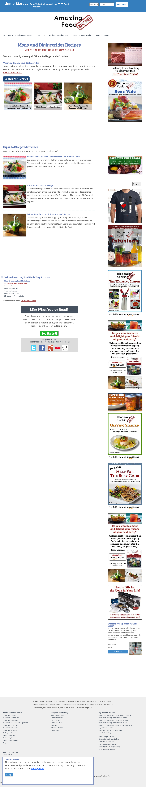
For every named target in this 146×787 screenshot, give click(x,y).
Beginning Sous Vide (106, 728)
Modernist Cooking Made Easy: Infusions (113, 718)
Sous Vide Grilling (105, 733)
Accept (9, 774)
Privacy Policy (37, 768)
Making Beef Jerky (9, 733)
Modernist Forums (57, 718)
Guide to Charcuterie (10, 740)
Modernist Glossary (10, 730)
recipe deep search (12, 72)
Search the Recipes (16, 79)
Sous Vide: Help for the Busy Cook (110, 730)
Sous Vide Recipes (28, 301)
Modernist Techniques (12, 286)
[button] (18, 35)
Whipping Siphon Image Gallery (109, 747)
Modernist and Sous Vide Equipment (15, 723)
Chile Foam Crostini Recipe (40, 185)
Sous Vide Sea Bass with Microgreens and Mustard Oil (53, 156)
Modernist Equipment (11, 291)
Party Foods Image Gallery (108, 744)
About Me (54, 725)
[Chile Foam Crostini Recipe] (48, 96)
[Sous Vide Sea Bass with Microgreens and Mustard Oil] (18, 96)
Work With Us (55, 720)
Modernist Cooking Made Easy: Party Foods (113, 720)
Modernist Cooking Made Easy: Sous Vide (113, 723)
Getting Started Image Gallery (109, 739)
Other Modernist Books (107, 749)
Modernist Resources (11, 293)
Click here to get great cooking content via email (49, 49)
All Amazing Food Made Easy (14, 296)
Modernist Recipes (9, 715)
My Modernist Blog (57, 715)
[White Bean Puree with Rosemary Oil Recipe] (78, 96)
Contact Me (55, 730)
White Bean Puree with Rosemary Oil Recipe (48, 214)
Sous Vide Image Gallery (107, 741)
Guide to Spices (8, 738)
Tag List (5, 743)
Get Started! (49, 333)
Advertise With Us (57, 728)
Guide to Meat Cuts (9, 735)
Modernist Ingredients (11, 288)
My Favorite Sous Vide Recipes (15, 283)
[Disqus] (49, 385)
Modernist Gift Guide (10, 728)
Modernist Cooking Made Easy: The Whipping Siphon (117, 725)
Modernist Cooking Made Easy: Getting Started (115, 715)
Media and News (57, 723)
